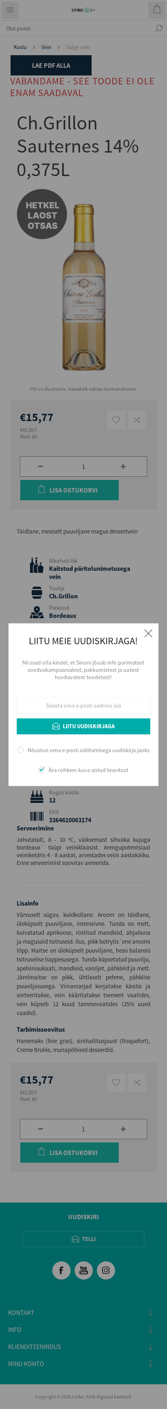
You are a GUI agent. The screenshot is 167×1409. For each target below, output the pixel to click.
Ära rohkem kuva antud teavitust (88, 770)
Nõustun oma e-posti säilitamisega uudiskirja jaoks (89, 750)
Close (148, 633)
